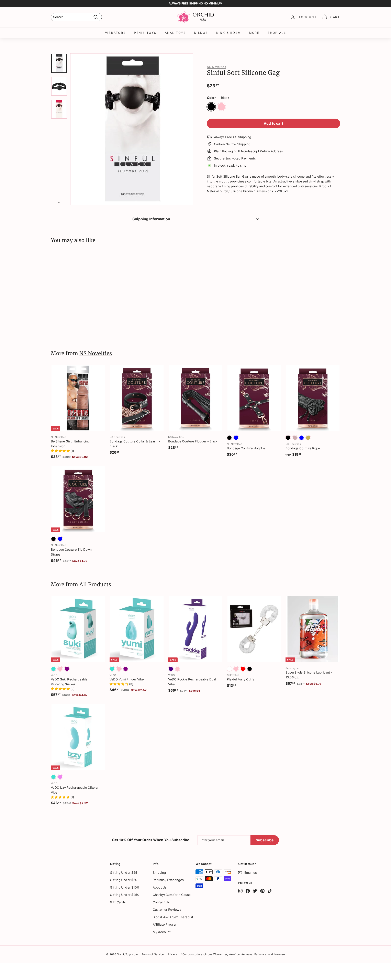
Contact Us (161, 902)
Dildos (201, 32)
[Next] (59, 201)
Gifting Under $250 (124, 895)
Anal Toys (175, 32)
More (254, 32)
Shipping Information (151, 219)
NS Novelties (216, 67)
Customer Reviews (167, 910)
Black (211, 107)
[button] (60, 451)
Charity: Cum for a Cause (172, 895)
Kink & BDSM (228, 32)
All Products (95, 584)
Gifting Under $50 (123, 880)
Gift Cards (118, 902)
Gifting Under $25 (123, 873)
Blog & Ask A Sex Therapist (173, 917)
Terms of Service (153, 954)
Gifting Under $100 (124, 887)
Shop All (277, 32)
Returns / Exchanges (168, 880)
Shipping (159, 873)
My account (162, 932)
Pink (221, 107)
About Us (160, 887)
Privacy (172, 954)
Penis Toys (145, 32)
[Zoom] (131, 129)
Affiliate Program (166, 924)
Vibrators (115, 32)
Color (218, 98)
